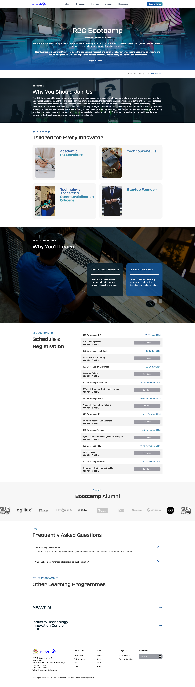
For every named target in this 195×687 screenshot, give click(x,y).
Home (130, 74)
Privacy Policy (124, 655)
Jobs (76, 663)
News (99, 663)
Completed (147, 343)
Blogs (99, 659)
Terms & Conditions (126, 659)
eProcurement (79, 655)
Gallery (99, 666)
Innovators (138, 74)
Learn (147, 74)
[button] (69, 4)
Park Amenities (79, 659)
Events (99, 655)
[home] (39, 4)
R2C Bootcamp (156, 74)
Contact (76, 666)
